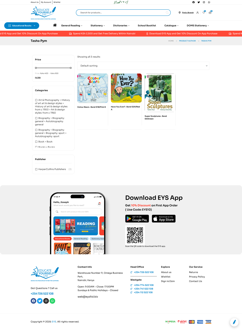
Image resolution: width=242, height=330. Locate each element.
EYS (54, 321)
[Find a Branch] (179, 12)
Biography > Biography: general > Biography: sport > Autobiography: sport (50, 133)
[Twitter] (198, 2)
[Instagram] (204, 2)
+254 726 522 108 (42, 293)
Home (171, 41)
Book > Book (45, 141)
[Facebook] (193, 2)
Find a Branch (188, 12)
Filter (38, 78)
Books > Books (46, 147)
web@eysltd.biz (88, 296)
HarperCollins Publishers (52, 169)
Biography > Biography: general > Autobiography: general (50, 121)
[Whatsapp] (209, 2)
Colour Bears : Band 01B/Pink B (91, 107)
